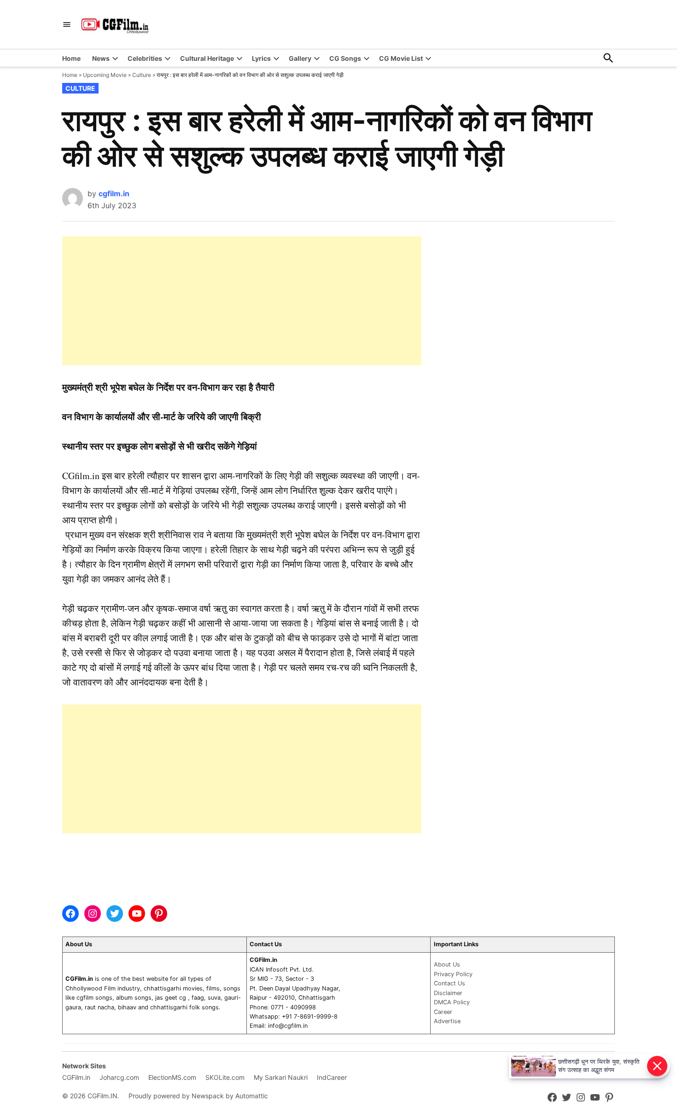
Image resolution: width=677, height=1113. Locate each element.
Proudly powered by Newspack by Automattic (198, 1096)
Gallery (300, 58)
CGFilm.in (76, 1077)
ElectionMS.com (172, 1077)
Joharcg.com (119, 1077)
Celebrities (145, 58)
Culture (141, 74)
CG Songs (345, 58)
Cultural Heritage (207, 58)
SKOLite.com (225, 1077)
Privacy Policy (453, 974)
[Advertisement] (241, 300)
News (101, 58)
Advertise (447, 1021)
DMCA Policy (452, 1002)
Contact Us (449, 983)
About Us (447, 964)
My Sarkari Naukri (281, 1077)
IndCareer (332, 1077)
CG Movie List (401, 58)
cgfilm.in (114, 193)
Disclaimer (448, 993)
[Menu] (66, 24)
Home (71, 58)
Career (443, 1011)
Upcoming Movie (105, 74)
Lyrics (261, 58)
